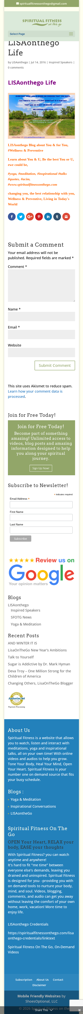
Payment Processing (16, 707)
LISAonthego (20, 62)
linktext (48, 938)
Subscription (23, 979)
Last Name (16, 524)
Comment (17, 266)
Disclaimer (39, 985)
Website (14, 345)
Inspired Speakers (60, 62)
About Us (42, 979)
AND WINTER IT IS (22, 643)
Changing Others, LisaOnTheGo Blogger (40, 683)
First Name (16, 511)
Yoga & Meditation (26, 624)
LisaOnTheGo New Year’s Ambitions (37, 650)
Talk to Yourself (21, 657)
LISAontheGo (21, 813)
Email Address (20, 499)
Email (14, 327)
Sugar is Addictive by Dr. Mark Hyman (39, 664)
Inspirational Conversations (33, 806)
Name (14, 309)
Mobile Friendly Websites (39, 996)
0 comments (16, 67)
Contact (58, 979)
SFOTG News (21, 617)
